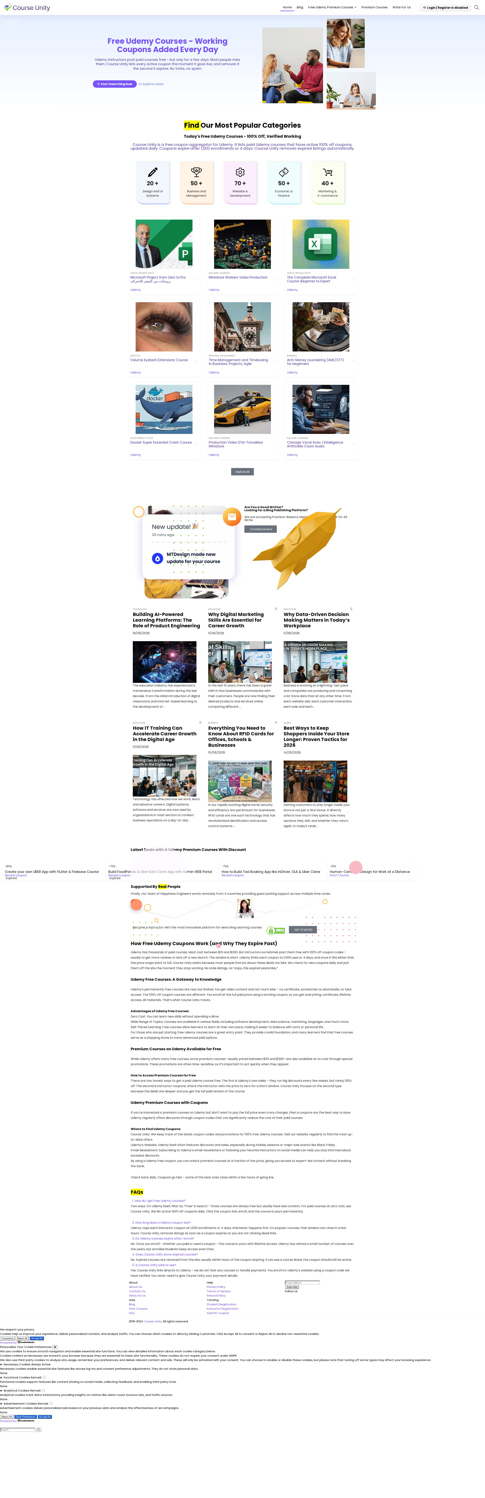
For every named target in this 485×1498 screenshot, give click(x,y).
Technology (140, 609)
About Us (135, 1287)
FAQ (132, 1313)
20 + (152, 183)
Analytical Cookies (16, 1390)
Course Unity (153, 1321)
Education (214, 609)
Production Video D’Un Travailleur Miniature (236, 444)
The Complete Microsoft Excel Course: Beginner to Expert (311, 279)
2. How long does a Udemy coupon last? (161, 1222)
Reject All (22, 1338)
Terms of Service (219, 1291)
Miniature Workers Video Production (238, 277)
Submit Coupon (218, 1313)
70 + (240, 183)
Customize (7, 1338)
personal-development (222, 355)
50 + (196, 183)
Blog (300, 7)
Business (292, 355)
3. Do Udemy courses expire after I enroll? (163, 1238)
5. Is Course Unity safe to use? (154, 1265)
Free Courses (138, 1309)
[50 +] (196, 172)
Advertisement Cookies (20, 1404)
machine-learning (219, 273)
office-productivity (142, 273)
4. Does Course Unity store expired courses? (165, 1254)
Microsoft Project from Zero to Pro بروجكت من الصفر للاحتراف (158, 279)
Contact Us (137, 1291)
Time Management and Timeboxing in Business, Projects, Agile (238, 362)
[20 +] (152, 172)
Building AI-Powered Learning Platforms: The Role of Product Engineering (166, 620)
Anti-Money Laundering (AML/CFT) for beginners (315, 362)
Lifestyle (135, 355)
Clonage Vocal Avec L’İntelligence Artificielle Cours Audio (315, 444)
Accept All (36, 1338)
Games (287, 722)
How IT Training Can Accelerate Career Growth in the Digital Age (164, 734)
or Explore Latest (151, 84)
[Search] (38, 1430)
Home (287, 7)
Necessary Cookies (17, 1364)
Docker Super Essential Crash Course (161, 442)
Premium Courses (374, 7)
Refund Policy (216, 1296)
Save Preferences (25, 1416)
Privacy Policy (216, 1287)
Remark (36, 1377)
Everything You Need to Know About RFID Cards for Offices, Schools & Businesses (241, 736)
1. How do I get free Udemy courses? (158, 1201)
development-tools (141, 438)
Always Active (41, 1364)
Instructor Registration (223, 1309)
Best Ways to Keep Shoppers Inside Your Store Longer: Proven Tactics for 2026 (316, 736)
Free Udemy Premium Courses (330, 7)
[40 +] (327, 172)
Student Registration (221, 1304)
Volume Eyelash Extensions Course (159, 360)
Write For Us (402, 7)
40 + (328, 183)
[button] (242, 1201)
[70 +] (240, 172)
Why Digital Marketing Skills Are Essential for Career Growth (236, 620)
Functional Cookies (17, 1377)
